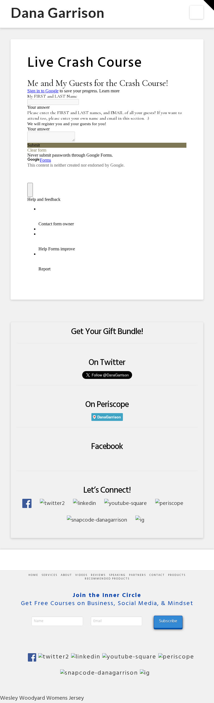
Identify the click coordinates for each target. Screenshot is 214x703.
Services (49, 575)
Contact (157, 575)
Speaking (117, 575)
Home (33, 575)
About (66, 575)
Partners (137, 575)
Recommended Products (107, 579)
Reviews (98, 575)
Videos (81, 575)
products (177, 575)
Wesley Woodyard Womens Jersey (42, 698)
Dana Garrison (57, 12)
